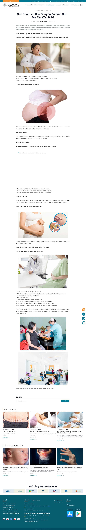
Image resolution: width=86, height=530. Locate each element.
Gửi (65, 401)
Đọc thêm (5, 437)
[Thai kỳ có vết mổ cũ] (16, 420)
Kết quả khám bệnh (76, 5)
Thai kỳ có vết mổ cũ (9, 431)
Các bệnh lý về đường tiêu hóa (39, 467)
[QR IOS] (71, 514)
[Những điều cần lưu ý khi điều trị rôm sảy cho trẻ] (16, 456)
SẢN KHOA (48, 10)
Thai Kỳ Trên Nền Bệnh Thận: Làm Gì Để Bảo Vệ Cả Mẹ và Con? (69, 432)
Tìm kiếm (81, 1)
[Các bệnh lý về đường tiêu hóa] (43, 456)
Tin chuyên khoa (39, 10)
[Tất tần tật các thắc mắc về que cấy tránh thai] (70, 456)
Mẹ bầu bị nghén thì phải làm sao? (40, 431)
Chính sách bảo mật (58, 500)
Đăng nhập (68, 1)
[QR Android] (79, 514)
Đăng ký (73, 1)
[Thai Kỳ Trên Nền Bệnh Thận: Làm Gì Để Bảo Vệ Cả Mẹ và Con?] (70, 420)
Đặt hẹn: (56, 1)
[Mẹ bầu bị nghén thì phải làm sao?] (43, 420)
